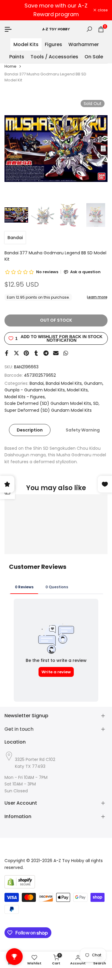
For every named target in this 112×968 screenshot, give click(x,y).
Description (30, 430)
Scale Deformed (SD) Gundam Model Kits (47, 403)
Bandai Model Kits (64, 383)
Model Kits (77, 390)
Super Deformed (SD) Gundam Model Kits (48, 410)
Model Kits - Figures (24, 397)
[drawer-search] (89, 29)
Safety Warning (83, 430)
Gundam (93, 383)
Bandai (15, 238)
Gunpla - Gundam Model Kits (34, 390)
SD (96, 403)
